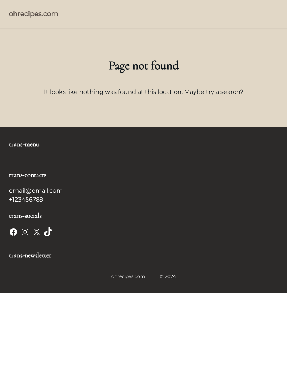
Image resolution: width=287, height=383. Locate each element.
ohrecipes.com (33, 14)
